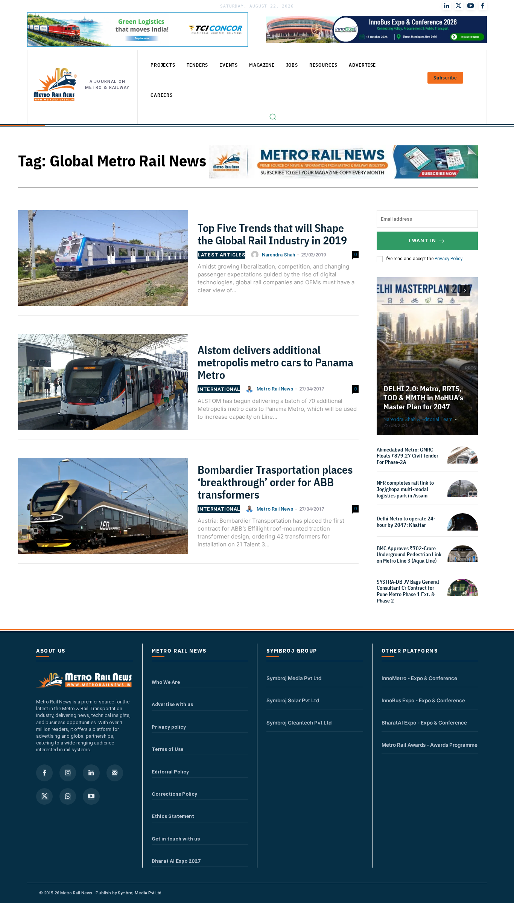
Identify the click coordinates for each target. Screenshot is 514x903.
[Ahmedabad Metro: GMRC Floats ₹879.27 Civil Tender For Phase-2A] (462, 462)
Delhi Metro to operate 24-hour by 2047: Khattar (406, 521)
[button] (273, 117)
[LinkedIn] (447, 6)
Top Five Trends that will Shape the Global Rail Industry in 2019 (272, 233)
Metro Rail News (275, 389)
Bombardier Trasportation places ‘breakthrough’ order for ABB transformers (275, 482)
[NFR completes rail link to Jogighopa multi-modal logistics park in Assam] (462, 495)
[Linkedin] (91, 772)
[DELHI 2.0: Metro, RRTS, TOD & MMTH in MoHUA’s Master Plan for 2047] (427, 356)
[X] (44, 796)
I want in (422, 240)
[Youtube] (471, 6)
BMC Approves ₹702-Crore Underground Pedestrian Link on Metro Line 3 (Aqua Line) (409, 554)
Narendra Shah (278, 255)
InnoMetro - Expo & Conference (419, 678)
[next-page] (464, 290)
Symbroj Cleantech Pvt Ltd (299, 723)
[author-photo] (256, 254)
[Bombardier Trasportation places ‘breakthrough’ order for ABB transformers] (103, 509)
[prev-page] (451, 290)
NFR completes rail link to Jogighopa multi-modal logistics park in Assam (405, 489)
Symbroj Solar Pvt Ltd (292, 700)
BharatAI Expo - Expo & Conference (424, 723)
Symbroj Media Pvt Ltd (293, 678)
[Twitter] (459, 6)
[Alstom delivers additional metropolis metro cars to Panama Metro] (103, 385)
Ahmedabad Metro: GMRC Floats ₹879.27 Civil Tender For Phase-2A (407, 456)
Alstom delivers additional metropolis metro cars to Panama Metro (275, 362)
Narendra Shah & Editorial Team (418, 419)
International (219, 389)
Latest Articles (221, 255)
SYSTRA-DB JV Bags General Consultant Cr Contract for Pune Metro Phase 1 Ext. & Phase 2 (408, 591)
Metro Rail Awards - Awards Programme (430, 745)
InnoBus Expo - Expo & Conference (423, 700)
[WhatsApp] (67, 796)
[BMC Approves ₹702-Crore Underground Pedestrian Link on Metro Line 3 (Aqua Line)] (462, 560)
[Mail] (114, 772)
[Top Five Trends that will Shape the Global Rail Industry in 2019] (103, 261)
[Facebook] (483, 6)
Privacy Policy (448, 258)
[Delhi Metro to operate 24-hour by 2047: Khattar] (462, 528)
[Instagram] (67, 772)
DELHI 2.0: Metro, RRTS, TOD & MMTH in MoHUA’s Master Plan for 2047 (423, 397)
